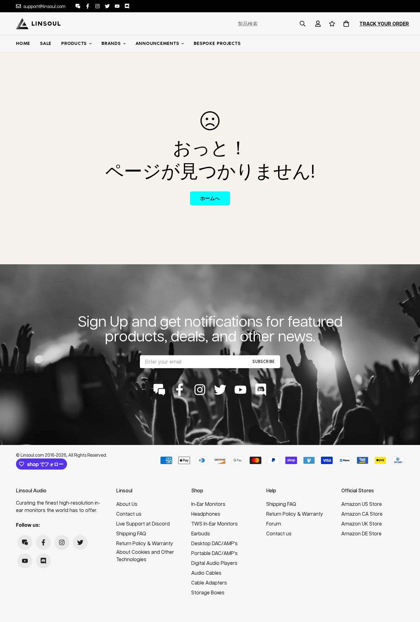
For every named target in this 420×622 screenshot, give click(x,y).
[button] (345, 24)
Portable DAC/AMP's (214, 553)
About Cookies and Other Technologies (145, 555)
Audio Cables (206, 572)
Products (74, 43)
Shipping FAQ (131, 533)
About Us (126, 504)
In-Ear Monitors (208, 504)
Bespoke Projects (217, 43)
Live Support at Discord (143, 523)
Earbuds (200, 533)
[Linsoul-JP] (38, 23)
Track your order (384, 23)
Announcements (157, 43)
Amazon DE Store (361, 533)
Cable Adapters (209, 582)
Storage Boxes (207, 592)
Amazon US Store (361, 504)
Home (23, 43)
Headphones (205, 513)
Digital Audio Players (214, 563)
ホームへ (210, 198)
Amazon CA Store (361, 513)
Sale (45, 43)
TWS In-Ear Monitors (214, 523)
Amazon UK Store (361, 523)
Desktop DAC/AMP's (214, 543)
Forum (273, 523)
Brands (111, 43)
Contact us (128, 513)
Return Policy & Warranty (144, 543)
